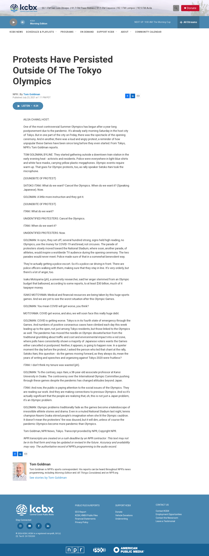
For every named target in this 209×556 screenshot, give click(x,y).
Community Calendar (148, 32)
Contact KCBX (162, 511)
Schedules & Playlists (40, 32)
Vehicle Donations (124, 515)
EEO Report (80, 512)
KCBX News (16, 32)
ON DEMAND (87, 32)
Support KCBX (105, 32)
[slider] (27, 22)
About (125, 32)
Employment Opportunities (169, 514)
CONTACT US (162, 505)
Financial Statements (85, 519)
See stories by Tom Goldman (48, 477)
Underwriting (121, 519)
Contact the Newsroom (167, 518)
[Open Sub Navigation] (56, 32)
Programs (67, 32)
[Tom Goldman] (19, 471)
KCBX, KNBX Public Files (86, 515)
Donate (191, 8)
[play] (13, 22)
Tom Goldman (31, 94)
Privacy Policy (81, 522)
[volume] (22, 22)
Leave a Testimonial (165, 521)
